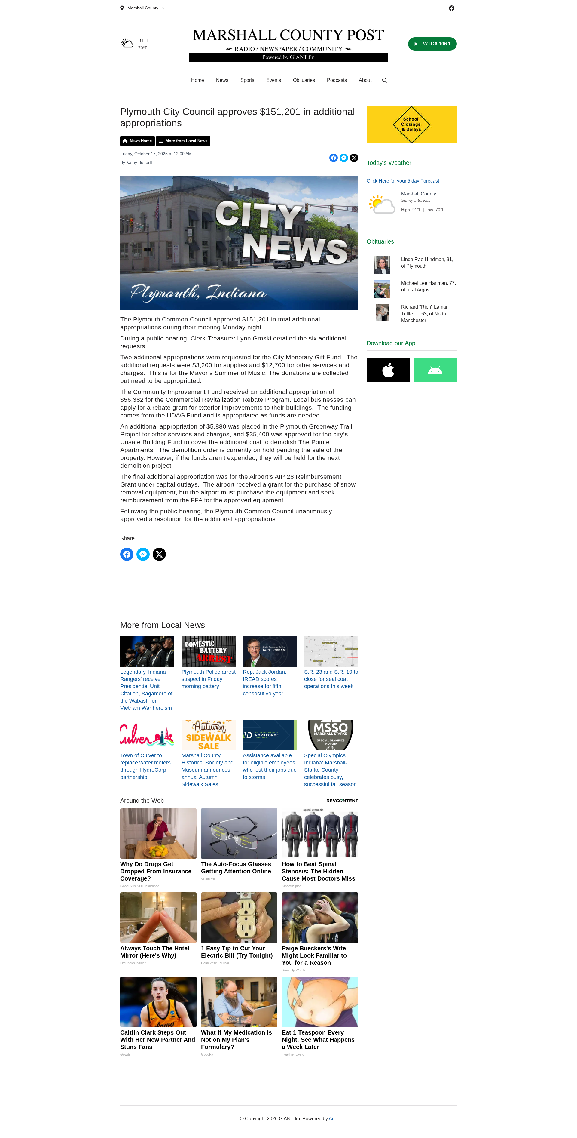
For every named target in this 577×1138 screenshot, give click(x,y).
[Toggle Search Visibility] (384, 80)
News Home (141, 141)
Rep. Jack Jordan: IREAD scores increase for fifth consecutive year (264, 683)
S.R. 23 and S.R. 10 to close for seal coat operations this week (331, 679)
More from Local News (186, 141)
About (365, 80)
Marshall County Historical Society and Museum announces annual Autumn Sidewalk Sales (208, 769)
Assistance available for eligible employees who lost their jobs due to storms (270, 766)
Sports (247, 80)
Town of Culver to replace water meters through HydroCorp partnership (145, 766)
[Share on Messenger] (344, 158)
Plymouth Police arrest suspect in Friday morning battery (209, 679)
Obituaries (304, 80)
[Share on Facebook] (333, 158)
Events (273, 80)
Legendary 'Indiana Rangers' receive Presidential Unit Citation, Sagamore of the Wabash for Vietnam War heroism (146, 690)
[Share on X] (354, 158)
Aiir (332, 1118)
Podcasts (337, 80)
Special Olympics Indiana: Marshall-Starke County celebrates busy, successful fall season (330, 769)
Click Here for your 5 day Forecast (403, 180)
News (222, 80)
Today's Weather (389, 162)
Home (197, 80)
